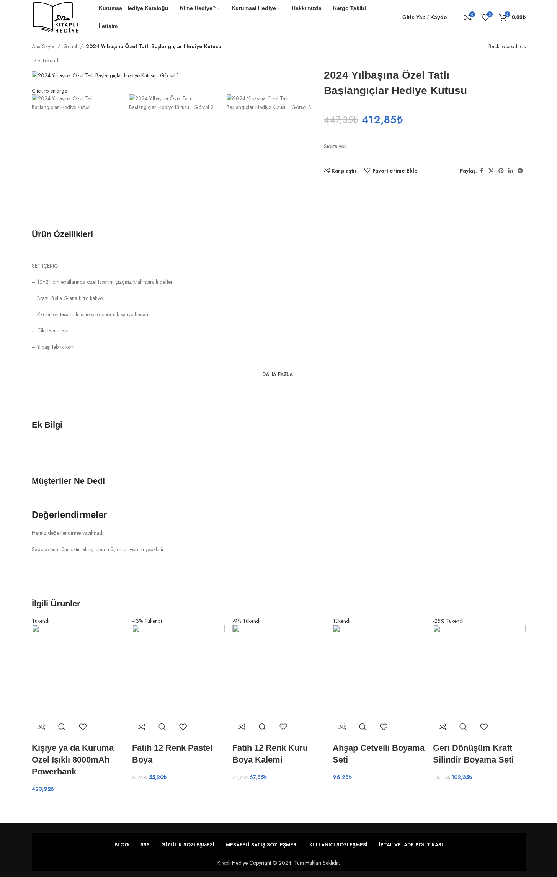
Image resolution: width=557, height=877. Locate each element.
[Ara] (456, 17)
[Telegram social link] (520, 171)
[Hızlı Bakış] (62, 727)
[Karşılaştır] (41, 727)
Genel (70, 46)
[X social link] (491, 171)
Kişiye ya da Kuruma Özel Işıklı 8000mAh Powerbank (73, 759)
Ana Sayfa (43, 46)
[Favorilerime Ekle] (82, 727)
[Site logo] (56, 16)
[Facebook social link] (481, 171)
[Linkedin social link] (510, 171)
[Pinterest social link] (501, 171)
